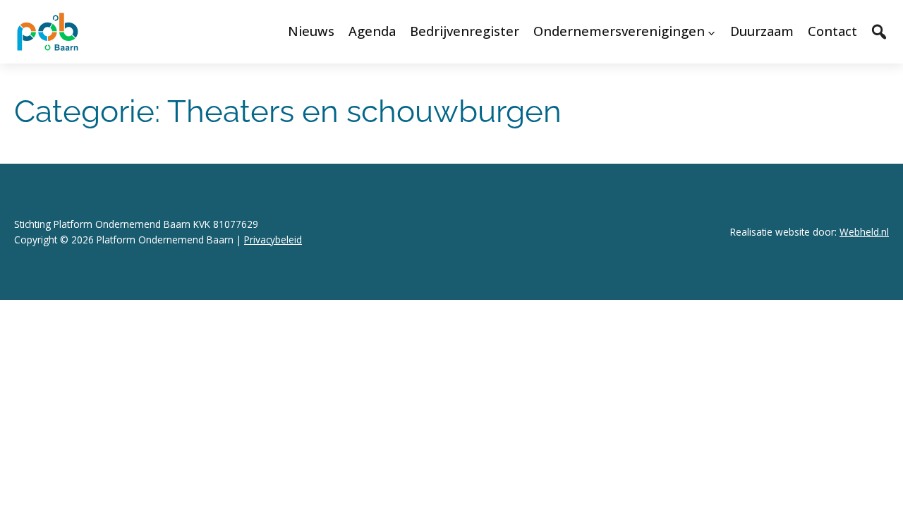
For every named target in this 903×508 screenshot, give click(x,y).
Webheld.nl (864, 231)
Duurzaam (762, 31)
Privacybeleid (273, 239)
